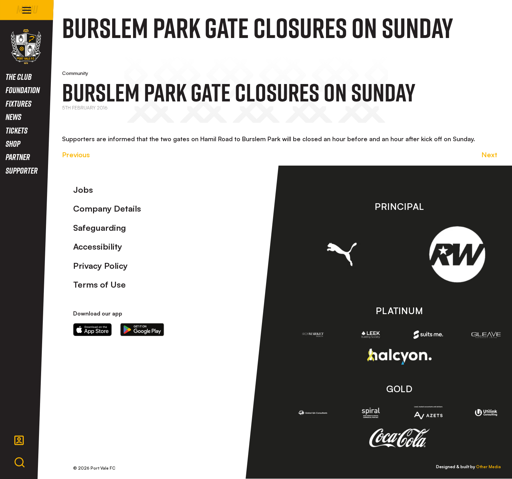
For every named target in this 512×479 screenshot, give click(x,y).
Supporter (22, 170)
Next (489, 154)
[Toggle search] (19, 463)
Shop (13, 143)
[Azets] (428, 412)
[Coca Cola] (399, 438)
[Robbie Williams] (457, 254)
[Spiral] (371, 412)
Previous (76, 154)
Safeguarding (99, 227)
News (13, 117)
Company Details (107, 208)
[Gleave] (486, 334)
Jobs (83, 189)
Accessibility (97, 246)
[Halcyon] (399, 356)
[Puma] (342, 254)
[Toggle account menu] (19, 440)
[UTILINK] (486, 412)
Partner (18, 157)
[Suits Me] (428, 334)
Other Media (488, 466)
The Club (19, 76)
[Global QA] (313, 412)
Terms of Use (99, 284)
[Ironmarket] (313, 334)
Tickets (17, 130)
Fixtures (18, 103)
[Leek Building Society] (371, 334)
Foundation (23, 90)
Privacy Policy (100, 265)
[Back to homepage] (26, 46)
